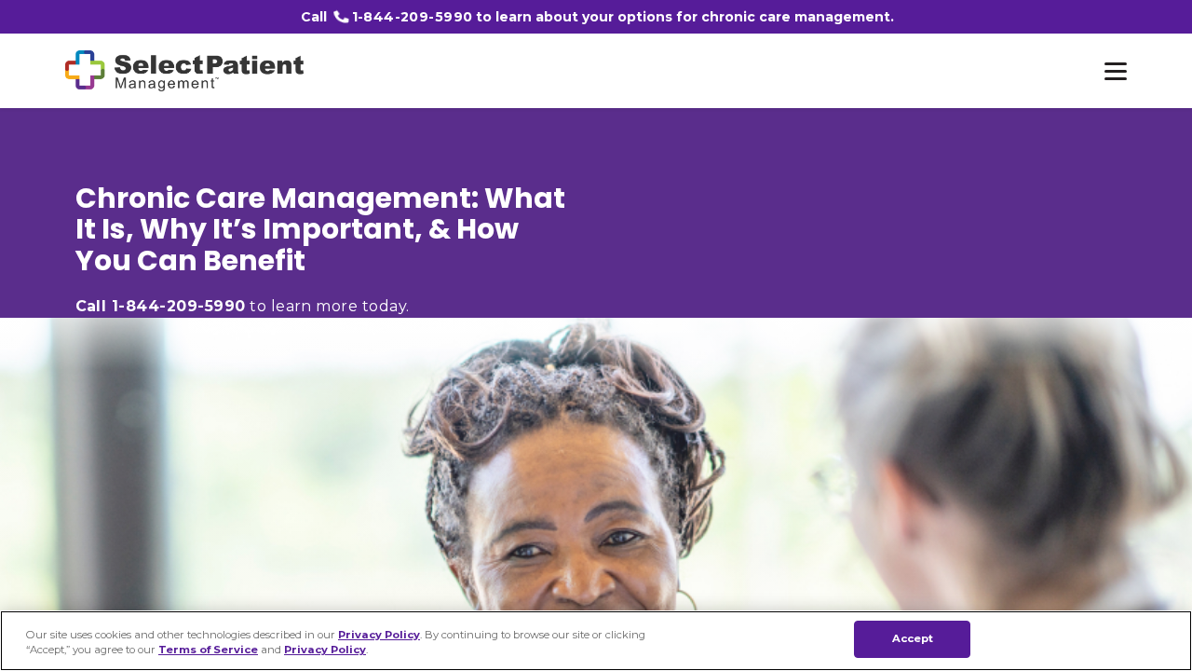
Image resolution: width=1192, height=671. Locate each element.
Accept (913, 638)
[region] (596, 640)
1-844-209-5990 (412, 16)
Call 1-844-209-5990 (160, 306)
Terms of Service (208, 650)
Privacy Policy (379, 633)
